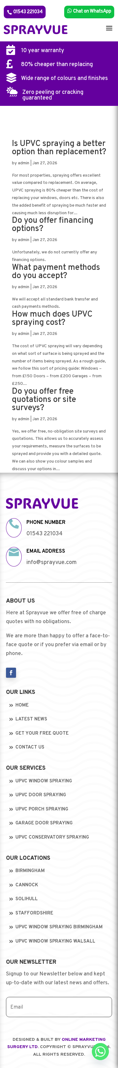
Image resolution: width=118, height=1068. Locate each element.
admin (23, 163)
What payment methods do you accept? (56, 272)
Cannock (26, 885)
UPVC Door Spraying (40, 795)
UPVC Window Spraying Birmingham (59, 927)
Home (22, 705)
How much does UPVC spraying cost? (52, 318)
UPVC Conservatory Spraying (52, 837)
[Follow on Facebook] (11, 673)
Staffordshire (34, 913)
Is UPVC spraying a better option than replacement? (59, 148)
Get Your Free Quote (42, 734)
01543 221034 (24, 12)
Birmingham (30, 871)
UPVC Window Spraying (43, 781)
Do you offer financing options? (52, 224)
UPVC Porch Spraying (41, 809)
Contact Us (29, 747)
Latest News (31, 719)
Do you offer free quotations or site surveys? (44, 399)
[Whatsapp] (100, 1051)
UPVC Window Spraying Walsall (55, 941)
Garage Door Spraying (44, 823)
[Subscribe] (101, 1007)
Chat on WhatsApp (89, 11)
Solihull (26, 899)
